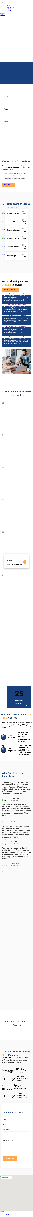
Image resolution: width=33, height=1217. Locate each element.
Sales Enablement (14, 565)
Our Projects (10, 7)
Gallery (9, 8)
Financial (9, 561)
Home (8, 4)
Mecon (7, 1214)
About (9, 5)
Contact (9, 10)
